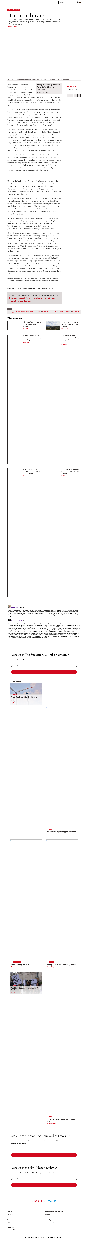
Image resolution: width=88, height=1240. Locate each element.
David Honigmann (27, 476)
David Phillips (51, 967)
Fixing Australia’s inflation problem (61, 965)
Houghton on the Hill (35, 311)
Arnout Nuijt (50, 834)
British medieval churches (16, 311)
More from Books (14, 9)
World (50, 829)
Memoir (57, 311)
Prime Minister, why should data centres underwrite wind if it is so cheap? (24, 699)
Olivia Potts (26, 328)
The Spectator (44, 1201)
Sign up (44, 671)
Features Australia (17, 962)
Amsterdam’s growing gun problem (61, 832)
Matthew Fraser (51, 1123)
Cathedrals (26, 311)
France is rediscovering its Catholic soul (61, 1120)
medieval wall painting (48, 311)
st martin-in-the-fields (65, 311)
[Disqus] (44, 625)
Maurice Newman (16, 967)
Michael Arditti (64, 328)
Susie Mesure (64, 476)
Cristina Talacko (15, 703)
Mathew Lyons (12, 26)
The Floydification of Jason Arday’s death (24, 989)
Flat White (15, 694)
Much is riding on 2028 (20, 965)
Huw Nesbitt (64, 344)
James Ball (26, 342)
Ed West (13, 992)
